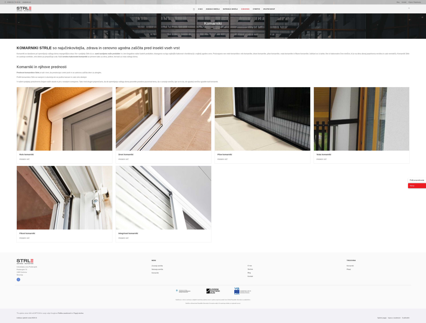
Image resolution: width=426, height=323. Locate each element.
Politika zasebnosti (64, 313)
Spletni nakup (269, 9)
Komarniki (245, 9)
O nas (200, 9)
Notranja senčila (230, 9)
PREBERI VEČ (24, 159)
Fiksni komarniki (27, 233)
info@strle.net (27, 2)
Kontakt (404, 2)
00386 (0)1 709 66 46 (13, 2)
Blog (398, 2)
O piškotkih (405, 318)
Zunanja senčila (213, 9)
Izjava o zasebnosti (394, 318)
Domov (208, 28)
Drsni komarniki (125, 154)
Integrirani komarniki (128, 233)
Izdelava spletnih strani (24, 318)
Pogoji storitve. (79, 313)
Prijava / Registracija (414, 2)
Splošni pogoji (381, 318)
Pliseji (349, 269)
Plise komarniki (224, 154)
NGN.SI (34, 318)
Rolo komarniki (26, 154)
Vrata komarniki (324, 154)
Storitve (256, 9)
